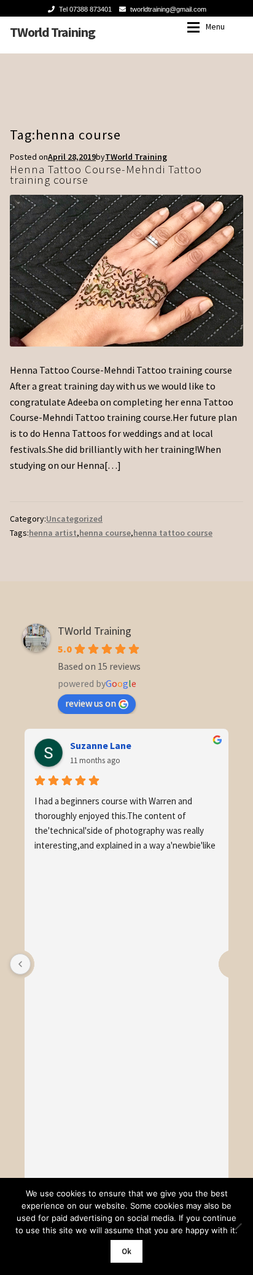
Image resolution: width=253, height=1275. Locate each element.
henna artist (53, 532)
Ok (126, 1251)
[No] (238, 1226)
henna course (105, 532)
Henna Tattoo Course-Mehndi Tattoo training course (106, 174)
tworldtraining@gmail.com (168, 9)
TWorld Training (52, 32)
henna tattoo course (172, 532)
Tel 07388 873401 (85, 9)
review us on (90, 703)
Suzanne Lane (100, 745)
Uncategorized (74, 518)
